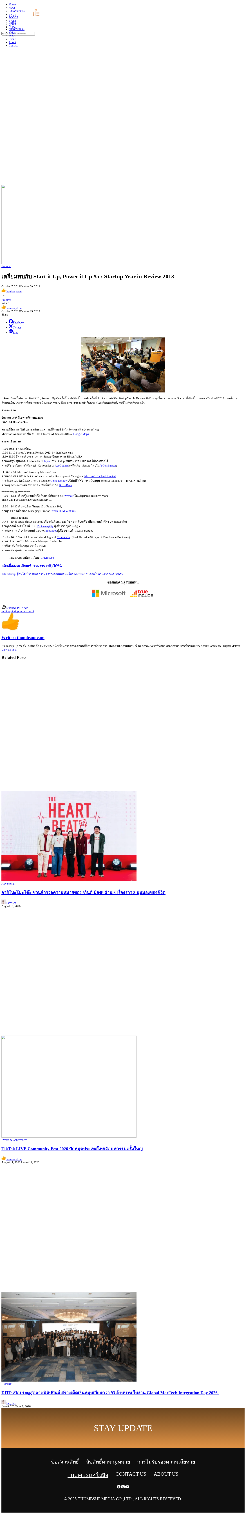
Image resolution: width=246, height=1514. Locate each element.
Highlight (6, 1383)
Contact (13, 45)
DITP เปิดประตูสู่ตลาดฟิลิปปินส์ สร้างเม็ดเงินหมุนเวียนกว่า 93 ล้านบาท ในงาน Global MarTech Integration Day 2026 (110, 1392)
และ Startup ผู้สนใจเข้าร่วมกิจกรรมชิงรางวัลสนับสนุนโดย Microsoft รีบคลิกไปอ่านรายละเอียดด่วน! (62, 574)
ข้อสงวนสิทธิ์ (65, 1462)
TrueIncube (63, 537)
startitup (5, 611)
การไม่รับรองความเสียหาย (166, 1462)
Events (12, 39)
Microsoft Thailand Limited (100, 476)
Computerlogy (59, 480)
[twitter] (239, 5)
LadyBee (11, 902)
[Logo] (26, 16)
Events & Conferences (14, 1139)
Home (12, 22)
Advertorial (7, 883)
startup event (26, 611)
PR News (22, 607)
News (12, 26)
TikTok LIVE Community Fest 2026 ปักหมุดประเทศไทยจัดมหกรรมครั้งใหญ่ (72, 1148)
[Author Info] (10, 629)
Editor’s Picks (16, 29)
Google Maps (81, 434)
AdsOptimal (62, 465)
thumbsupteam (14, 291)
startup (15, 611)
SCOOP (13, 35)
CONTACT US (130, 1474)
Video (12, 32)
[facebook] (235, 5)
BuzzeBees (65, 485)
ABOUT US (166, 1474)
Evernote (68, 495)
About (12, 42)
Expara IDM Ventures (62, 510)
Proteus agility (45, 526)
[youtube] (244, 5)
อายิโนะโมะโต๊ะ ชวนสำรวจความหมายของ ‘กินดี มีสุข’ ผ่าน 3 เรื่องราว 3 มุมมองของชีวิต (83, 892)
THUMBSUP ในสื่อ (88, 1475)
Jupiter (48, 461)
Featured (6, 266)
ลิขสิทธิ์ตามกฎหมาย (108, 1462)
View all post (8, 649)
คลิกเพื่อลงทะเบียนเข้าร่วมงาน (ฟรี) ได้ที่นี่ (31, 566)
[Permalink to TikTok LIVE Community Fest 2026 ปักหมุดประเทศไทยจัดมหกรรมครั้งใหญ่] (69, 1136)
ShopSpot (51, 530)
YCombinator (108, 465)
